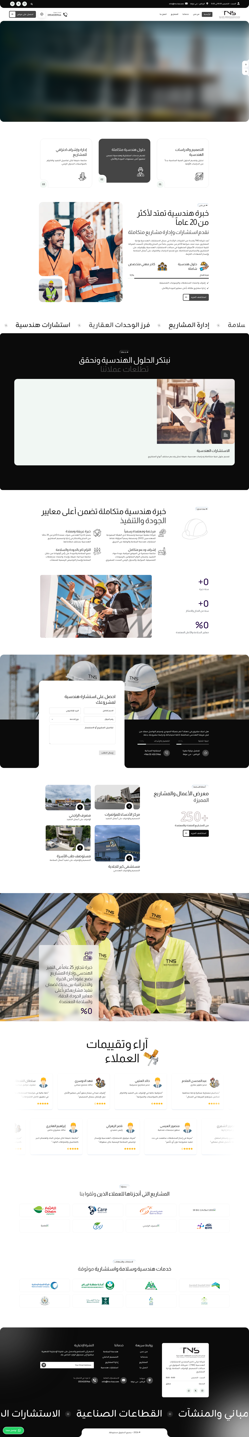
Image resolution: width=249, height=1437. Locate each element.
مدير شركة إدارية (153, 1130)
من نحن (196, 14)
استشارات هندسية (109, 1367)
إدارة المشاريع (111, 1362)
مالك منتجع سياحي (159, 1085)
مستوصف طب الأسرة (74, 856)
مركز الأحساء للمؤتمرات (122, 814)
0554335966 (54, 15)
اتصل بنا (163, 14)
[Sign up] (44, 1365)
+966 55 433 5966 (152, 754)
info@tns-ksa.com (176, 3)
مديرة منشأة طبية (45, 1085)
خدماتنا (186, 14)
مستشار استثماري (209, 1130)
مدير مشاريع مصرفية (215, 1085)
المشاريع (174, 14)
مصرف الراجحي (80, 815)
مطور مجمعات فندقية (93, 1130)
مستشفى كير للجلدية (124, 866)
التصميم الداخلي (110, 1357)
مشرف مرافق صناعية (101, 1085)
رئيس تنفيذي (40, 1130)
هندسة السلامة (110, 1351)
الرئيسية (207, 14)
